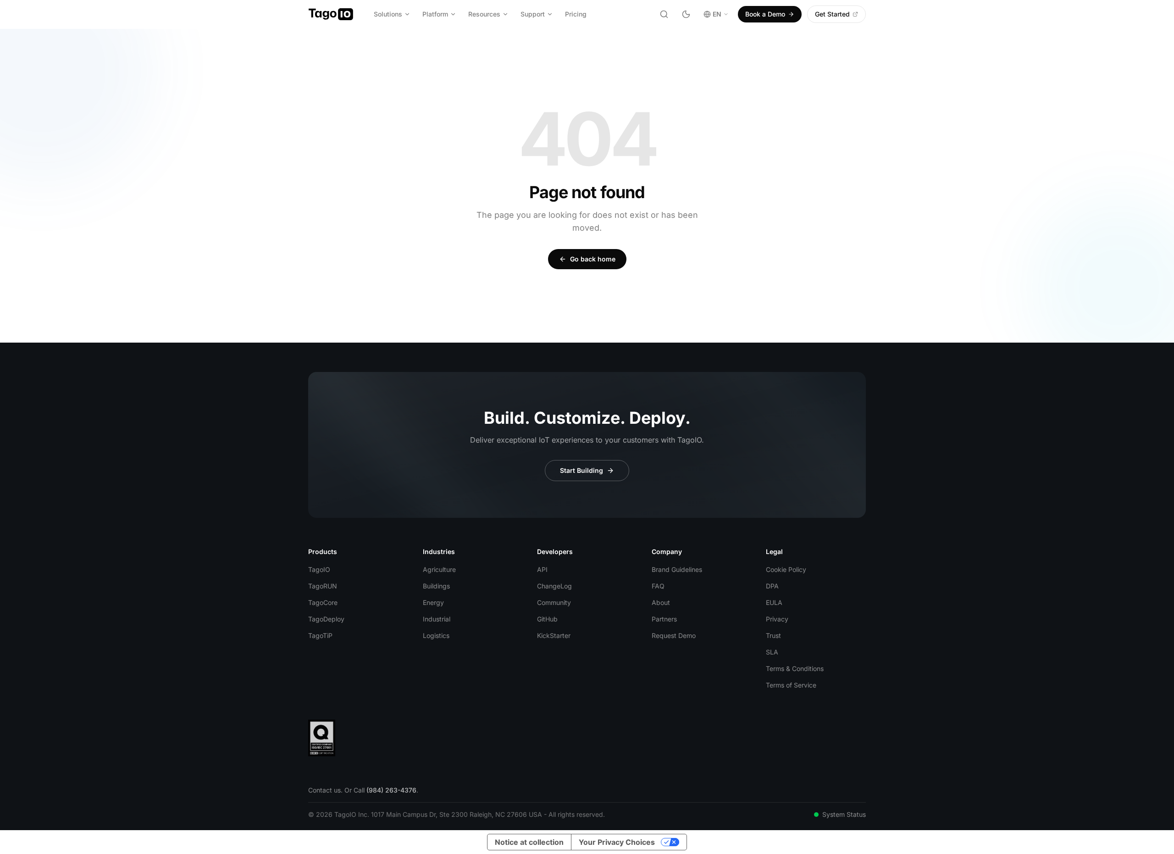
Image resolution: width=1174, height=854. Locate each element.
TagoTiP (320, 635)
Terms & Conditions (795, 668)
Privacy (777, 619)
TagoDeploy (326, 619)
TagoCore (323, 602)
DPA (772, 586)
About (661, 602)
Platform (435, 14)
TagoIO (319, 569)
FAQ (658, 586)
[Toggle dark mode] (686, 14)
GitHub (547, 619)
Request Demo (674, 635)
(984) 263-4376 (391, 790)
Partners (664, 619)
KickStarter (553, 635)
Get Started (832, 14)
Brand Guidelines (677, 569)
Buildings (436, 586)
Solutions (388, 14)
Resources (484, 14)
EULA (774, 602)
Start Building (581, 470)
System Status (844, 814)
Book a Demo (765, 14)
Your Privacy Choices (617, 842)
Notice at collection (529, 842)
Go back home (592, 259)
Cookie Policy (786, 569)
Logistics (436, 635)
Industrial (436, 619)
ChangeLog (554, 586)
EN (717, 14)
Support (533, 14)
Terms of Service (791, 685)
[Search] (664, 14)
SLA (772, 652)
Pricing (576, 14)
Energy (433, 602)
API (542, 569)
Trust (773, 635)
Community (554, 602)
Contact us (324, 790)
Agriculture (439, 569)
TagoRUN (322, 586)
